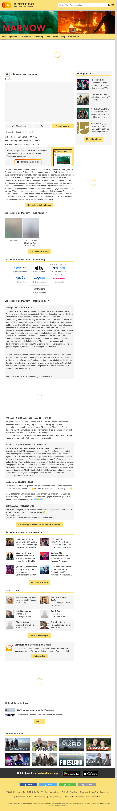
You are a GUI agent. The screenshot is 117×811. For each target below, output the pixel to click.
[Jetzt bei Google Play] (71, 773)
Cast (48, 37)
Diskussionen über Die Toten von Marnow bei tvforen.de (40, 715)
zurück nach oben (93, 797)
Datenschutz (20, 797)
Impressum (104, 792)
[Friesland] (71, 759)
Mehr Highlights (93, 139)
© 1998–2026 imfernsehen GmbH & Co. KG (22, 792)
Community (73, 37)
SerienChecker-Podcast (59, 792)
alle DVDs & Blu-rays (39, 252)
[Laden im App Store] (90, 773)
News (55, 37)
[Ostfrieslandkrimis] (17, 744)
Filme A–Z (94, 792)
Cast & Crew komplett (39, 635)
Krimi (18, 132)
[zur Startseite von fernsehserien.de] (6, 5)
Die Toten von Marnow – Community (25, 300)
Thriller (29, 132)
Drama (8, 132)
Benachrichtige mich (29, 162)
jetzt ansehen (64, 126)
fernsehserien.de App (46, 773)
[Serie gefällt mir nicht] (42, 126)
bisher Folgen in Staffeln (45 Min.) (22, 141)
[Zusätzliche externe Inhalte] (8, 100)
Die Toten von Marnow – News (22, 532)
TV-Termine (25, 37)
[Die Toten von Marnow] (62, 156)
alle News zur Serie (39, 583)
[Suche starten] (109, 5)
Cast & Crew (12, 590)
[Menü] (112, 5)
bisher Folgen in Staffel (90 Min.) (21, 137)
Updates (44, 792)
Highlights (82, 73)
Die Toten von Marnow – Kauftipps (24, 213)
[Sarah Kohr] (17, 759)
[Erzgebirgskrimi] (98, 744)
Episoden (13, 37)
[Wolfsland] (44, 744)
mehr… (39, 721)
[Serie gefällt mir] (19, 126)
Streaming (38, 37)
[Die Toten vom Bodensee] (98, 759)
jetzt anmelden (39, 656)
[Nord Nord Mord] (71, 744)
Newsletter (74, 792)
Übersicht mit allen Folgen (39, 205)
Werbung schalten (61, 797)
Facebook (80, 797)
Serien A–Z (84, 792)
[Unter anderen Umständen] (44, 759)
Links (72, 797)
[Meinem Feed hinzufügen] (7, 74)
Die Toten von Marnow (23, 7)
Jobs (50, 797)
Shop (63, 37)
